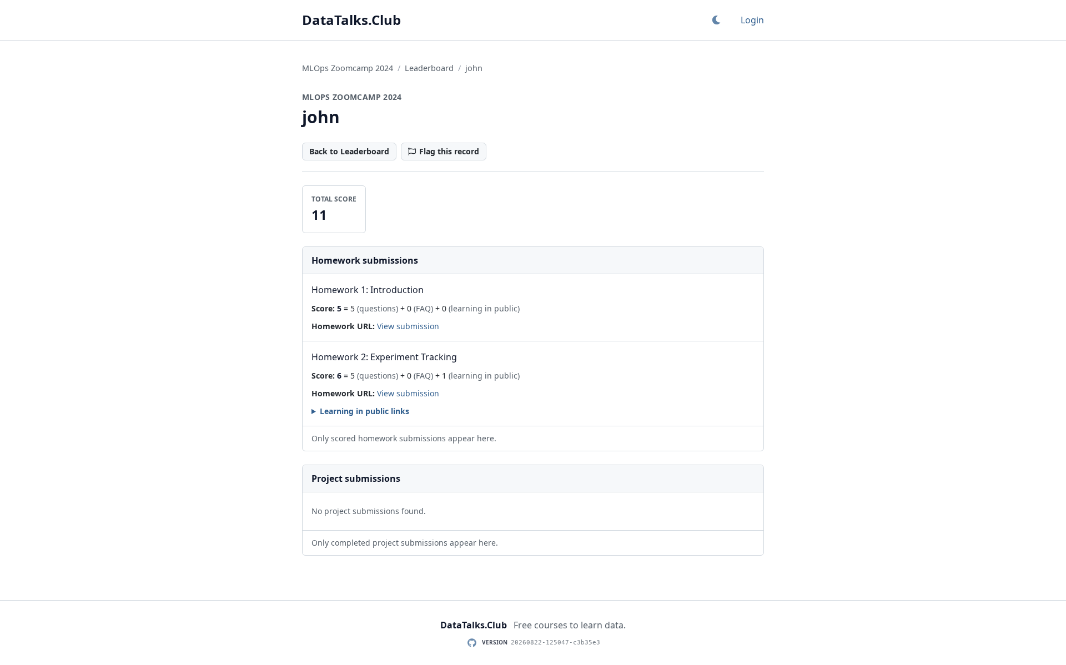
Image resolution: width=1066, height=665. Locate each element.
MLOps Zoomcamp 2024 (347, 68)
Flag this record (449, 151)
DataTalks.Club (351, 20)
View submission (408, 326)
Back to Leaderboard (349, 151)
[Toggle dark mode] (716, 20)
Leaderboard (429, 68)
